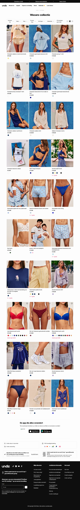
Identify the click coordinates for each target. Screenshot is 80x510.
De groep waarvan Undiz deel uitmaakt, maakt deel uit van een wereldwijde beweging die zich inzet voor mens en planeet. (59, 456)
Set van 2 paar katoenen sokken (37, 371)
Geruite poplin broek (57, 168)
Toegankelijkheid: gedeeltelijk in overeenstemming (53, 486)
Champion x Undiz (18, 1)
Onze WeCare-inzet (69, 472)
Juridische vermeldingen (55, 472)
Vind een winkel (37, 469)
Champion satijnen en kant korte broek (16, 54)
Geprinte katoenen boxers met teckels (39, 208)
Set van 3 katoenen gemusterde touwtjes (40, 331)
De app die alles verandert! (40, 482)
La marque (42, 10)
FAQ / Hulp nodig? (38, 472)
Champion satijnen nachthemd (14, 131)
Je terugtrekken (37, 479)
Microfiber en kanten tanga (13, 408)
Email (3, 484)
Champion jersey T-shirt (58, 54)
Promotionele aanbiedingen (55, 469)
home (37, 10)
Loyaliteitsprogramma (39, 485)
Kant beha (9, 248)
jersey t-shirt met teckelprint (37, 248)
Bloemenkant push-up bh (58, 331)
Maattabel (36, 488)
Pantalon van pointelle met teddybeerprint (40, 408)
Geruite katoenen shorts (58, 371)
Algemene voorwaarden (54, 475)
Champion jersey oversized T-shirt (15, 91)
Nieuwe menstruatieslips (41, 1)
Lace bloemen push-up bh (13, 331)
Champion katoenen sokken (14, 168)
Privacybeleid (52, 482)
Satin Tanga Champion (35, 168)
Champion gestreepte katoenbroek (60, 91)
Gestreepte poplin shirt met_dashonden (17, 208)
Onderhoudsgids (68, 475)
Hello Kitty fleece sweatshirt (14, 371)
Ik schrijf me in (34, 454)
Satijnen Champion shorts (58, 131)
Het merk (67, 469)
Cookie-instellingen (53, 494)
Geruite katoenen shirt (57, 289)
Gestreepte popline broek (36, 289)
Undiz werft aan (68, 478)
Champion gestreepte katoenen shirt (39, 54)
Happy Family (62, 1)
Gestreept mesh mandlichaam (59, 408)
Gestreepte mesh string (58, 208)
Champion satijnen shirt (35, 131)
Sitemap (51, 491)
